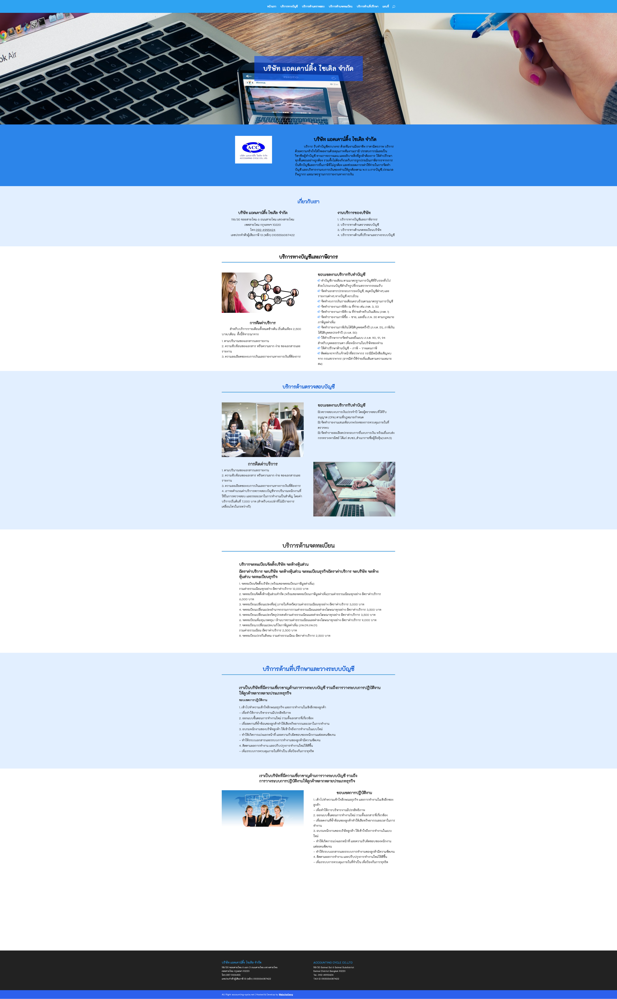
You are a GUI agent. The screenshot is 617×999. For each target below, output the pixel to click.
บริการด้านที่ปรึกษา (367, 6)
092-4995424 (265, 230)
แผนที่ (386, 6)
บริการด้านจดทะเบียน (341, 6)
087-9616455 (233, 974)
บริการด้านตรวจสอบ (313, 6)
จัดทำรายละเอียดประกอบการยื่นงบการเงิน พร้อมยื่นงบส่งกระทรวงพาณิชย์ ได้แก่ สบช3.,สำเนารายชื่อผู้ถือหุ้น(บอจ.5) (356, 425)
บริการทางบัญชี (289, 6)
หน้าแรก (271, 6)
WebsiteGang (286, 994)
